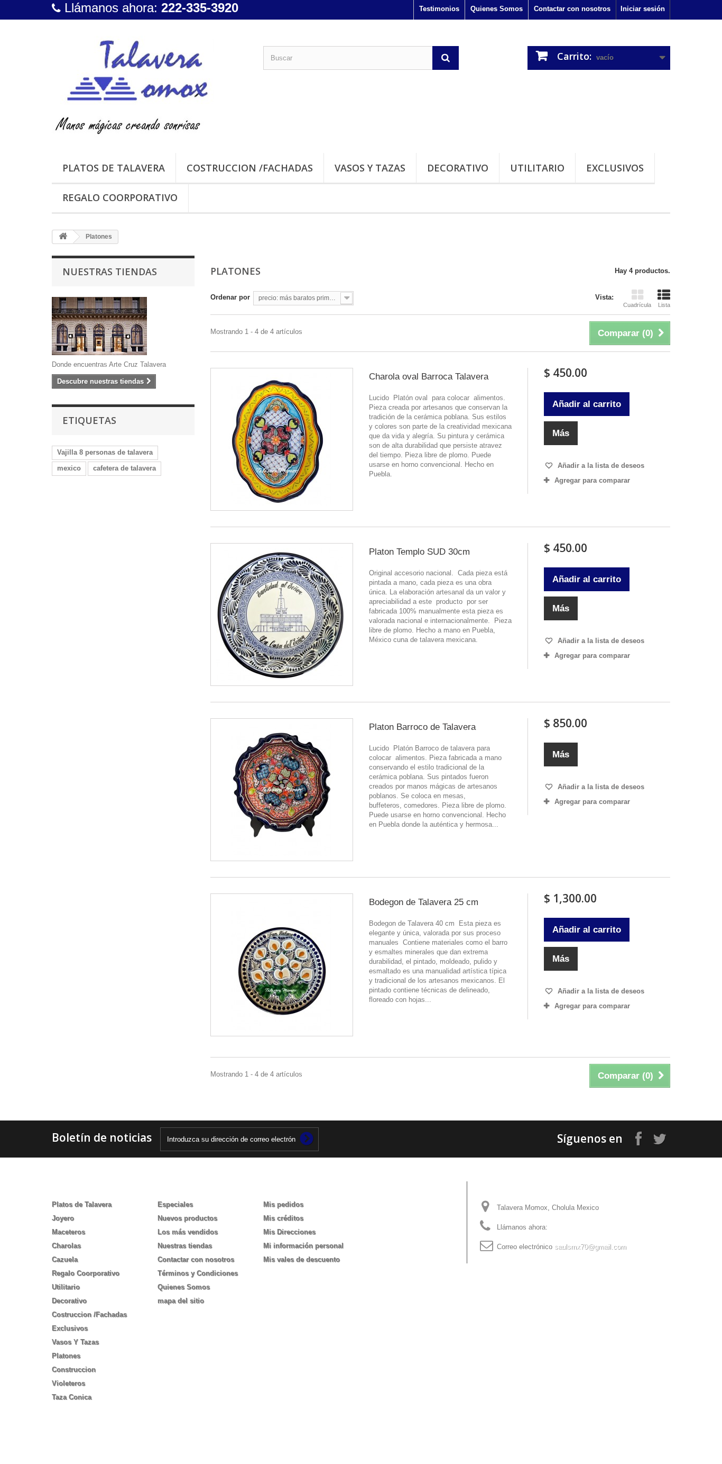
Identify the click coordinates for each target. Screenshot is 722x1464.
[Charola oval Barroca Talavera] (282, 439)
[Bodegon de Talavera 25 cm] (282, 965)
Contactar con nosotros (572, 9)
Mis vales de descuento (301, 1259)
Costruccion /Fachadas (250, 167)
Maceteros (68, 1232)
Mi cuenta (286, 1187)
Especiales (175, 1204)
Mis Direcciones (289, 1232)
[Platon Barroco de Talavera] (282, 790)
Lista (664, 305)
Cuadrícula (637, 305)
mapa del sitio (181, 1301)
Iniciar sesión (643, 9)
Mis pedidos (283, 1204)
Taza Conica (71, 1397)
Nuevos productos (187, 1218)
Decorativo (457, 167)
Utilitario (537, 167)
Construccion (74, 1369)
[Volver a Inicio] (63, 236)
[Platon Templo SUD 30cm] (282, 614)
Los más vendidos (188, 1232)
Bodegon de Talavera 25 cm (423, 902)
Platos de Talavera (113, 167)
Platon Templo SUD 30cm (419, 552)
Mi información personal (303, 1246)
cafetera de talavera (124, 468)
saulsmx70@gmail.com (590, 1247)
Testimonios (439, 9)
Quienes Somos (496, 9)
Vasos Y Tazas (370, 167)
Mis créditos (283, 1218)
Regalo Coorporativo (120, 197)
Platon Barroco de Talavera (422, 727)
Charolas (66, 1246)
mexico (69, 468)
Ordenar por (230, 297)
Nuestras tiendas (109, 271)
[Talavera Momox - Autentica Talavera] (149, 84)
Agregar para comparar (592, 480)
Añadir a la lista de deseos (600, 465)
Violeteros (68, 1383)
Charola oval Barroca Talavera (428, 377)
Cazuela (65, 1259)
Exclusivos (615, 167)
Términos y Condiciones (198, 1273)
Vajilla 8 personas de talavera (105, 452)
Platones (66, 1356)
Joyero (63, 1218)
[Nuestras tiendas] (123, 326)
